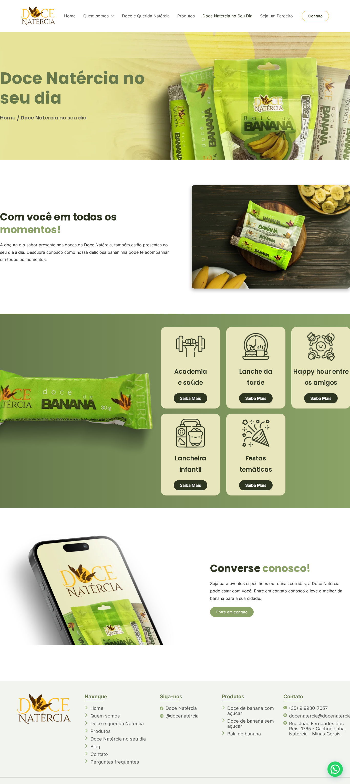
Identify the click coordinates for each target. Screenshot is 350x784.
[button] (335, 769)
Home (8, 117)
